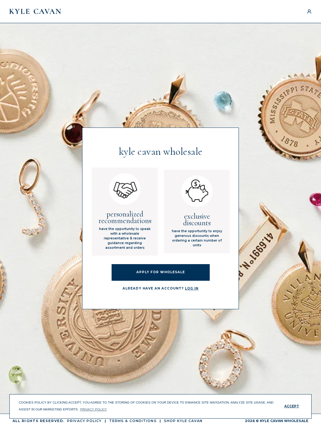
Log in (191, 288)
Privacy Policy (84, 421)
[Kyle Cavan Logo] (35, 11)
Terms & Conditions (133, 421)
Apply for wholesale (160, 272)
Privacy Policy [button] (93, 409)
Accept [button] (291, 406)
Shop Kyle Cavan (183, 421)
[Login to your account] (309, 11)
